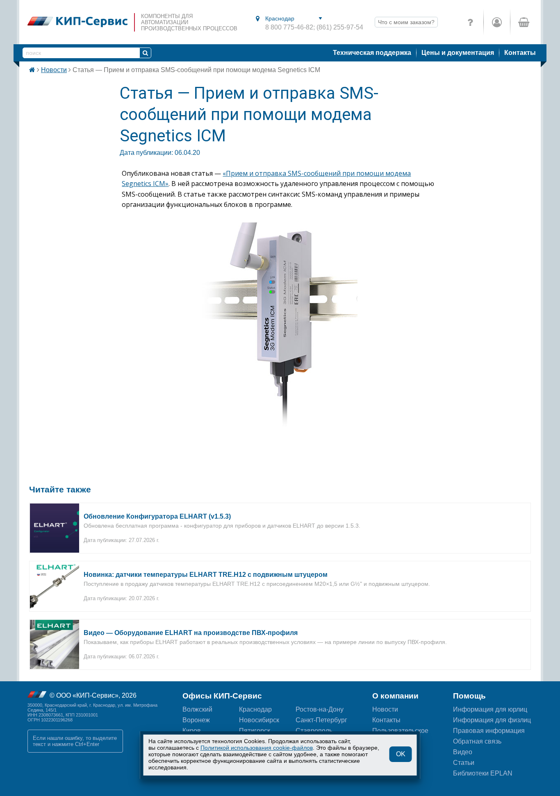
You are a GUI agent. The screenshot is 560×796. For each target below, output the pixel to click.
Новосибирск (259, 720)
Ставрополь (314, 730)
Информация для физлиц (492, 720)
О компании (395, 696)
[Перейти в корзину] (523, 22)
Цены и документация (457, 52)
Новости (54, 69)
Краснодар (255, 709)
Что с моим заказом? (406, 22)
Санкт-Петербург (321, 720)
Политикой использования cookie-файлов (256, 747)
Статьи (463, 762)
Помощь (469, 696)
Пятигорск (254, 730)
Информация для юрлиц (490, 709)
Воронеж (196, 720)
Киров (191, 730)
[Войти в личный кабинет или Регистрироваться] (496, 22)
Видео (462, 751)
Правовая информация (489, 730)
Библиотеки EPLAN (482, 773)
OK (400, 754)
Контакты (520, 52)
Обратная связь (477, 741)
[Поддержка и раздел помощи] (470, 22)
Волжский (197, 709)
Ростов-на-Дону (320, 709)
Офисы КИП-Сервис (222, 696)
